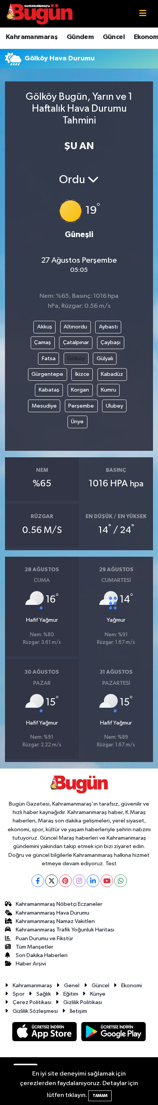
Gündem (80, 37)
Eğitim (70, 994)
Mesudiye (44, 406)
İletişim (78, 1011)
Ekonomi (131, 985)
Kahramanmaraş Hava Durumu (52, 913)
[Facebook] (37, 880)
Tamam (99, 1096)
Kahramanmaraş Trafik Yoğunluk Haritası (65, 930)
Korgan (80, 390)
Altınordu (75, 327)
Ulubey (114, 406)
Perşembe (81, 406)
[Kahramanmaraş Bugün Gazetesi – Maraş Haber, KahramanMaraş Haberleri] (39, 13)
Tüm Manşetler (34, 947)
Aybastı (108, 327)
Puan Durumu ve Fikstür (44, 938)
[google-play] (114, 1033)
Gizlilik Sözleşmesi (35, 1011)
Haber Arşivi (31, 964)
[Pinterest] (65, 880)
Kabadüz (112, 374)
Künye (97, 994)
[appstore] (45, 1033)
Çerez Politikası (32, 1002)
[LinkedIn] (93, 880)
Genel (71, 985)
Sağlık (43, 994)
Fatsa (49, 358)
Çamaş (42, 342)
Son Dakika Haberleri (41, 955)
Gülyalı (105, 358)
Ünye (77, 421)
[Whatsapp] (120, 880)
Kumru (108, 390)
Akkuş (44, 327)
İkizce (82, 374)
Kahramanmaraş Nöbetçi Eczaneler (59, 904)
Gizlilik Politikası (82, 1002)
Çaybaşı (110, 342)
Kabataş (49, 390)
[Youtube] (106, 880)
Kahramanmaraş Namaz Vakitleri (55, 921)
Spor (19, 994)
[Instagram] (79, 880)
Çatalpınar (76, 342)
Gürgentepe (47, 374)
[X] (51, 880)
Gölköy (76, 358)
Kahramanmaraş (32, 37)
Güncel (114, 37)
